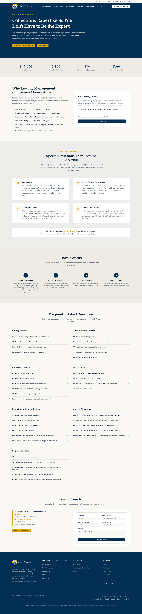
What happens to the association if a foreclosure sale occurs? (33, 474)
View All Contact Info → (22, 530)
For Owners (70, 6)
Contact (99, 6)
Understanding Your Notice (81, 568)
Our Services (46, 6)
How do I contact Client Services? (23, 430)
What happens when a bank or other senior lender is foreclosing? (95, 420)
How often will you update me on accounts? (27, 420)
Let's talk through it (70, 231)
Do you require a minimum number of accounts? (28, 352)
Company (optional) (83, 522)
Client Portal (46, 571)
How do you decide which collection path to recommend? (31, 399)
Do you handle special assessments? (86, 357)
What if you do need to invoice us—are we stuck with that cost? (95, 383)
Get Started (102, 121)
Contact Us (45, 578)
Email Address (106, 515)
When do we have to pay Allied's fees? (86, 378)
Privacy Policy (107, 575)
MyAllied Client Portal (121, 6)
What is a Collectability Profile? (23, 373)
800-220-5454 (23, 515)
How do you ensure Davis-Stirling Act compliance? (90, 342)
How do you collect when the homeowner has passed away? (94, 425)
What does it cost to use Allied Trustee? (25, 342)
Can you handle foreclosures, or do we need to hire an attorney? (34, 462)
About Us (80, 6)
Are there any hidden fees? (82, 389)
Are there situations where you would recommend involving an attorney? (37, 479)
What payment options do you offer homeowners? (90, 347)
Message (81, 528)
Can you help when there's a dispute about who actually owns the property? (99, 435)
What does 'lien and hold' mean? (23, 378)
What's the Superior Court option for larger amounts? (30, 389)
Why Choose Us (47, 568)
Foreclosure (90, 6)
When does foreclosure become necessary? (27, 457)
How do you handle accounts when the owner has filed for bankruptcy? (97, 415)
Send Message (102, 539)
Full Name (81, 515)
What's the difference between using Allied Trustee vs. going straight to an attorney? (37, 468)
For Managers (58, 6)
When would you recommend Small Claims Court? (29, 383)
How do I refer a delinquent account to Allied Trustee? (30, 337)
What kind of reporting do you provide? (25, 415)
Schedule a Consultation (22, 45)
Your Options (77, 564)
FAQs (44, 575)
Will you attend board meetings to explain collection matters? (33, 435)
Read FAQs (42, 45)
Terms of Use (107, 571)
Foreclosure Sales (108, 584)
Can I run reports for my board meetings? (26, 425)
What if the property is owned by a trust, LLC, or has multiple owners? (97, 430)
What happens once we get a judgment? (26, 394)
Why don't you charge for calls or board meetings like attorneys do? (35, 441)
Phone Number (106, 522)
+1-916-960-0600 (24, 520)
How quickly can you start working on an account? (29, 347)
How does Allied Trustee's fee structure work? (89, 373)
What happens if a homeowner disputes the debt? (90, 352)
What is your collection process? (84, 337)
